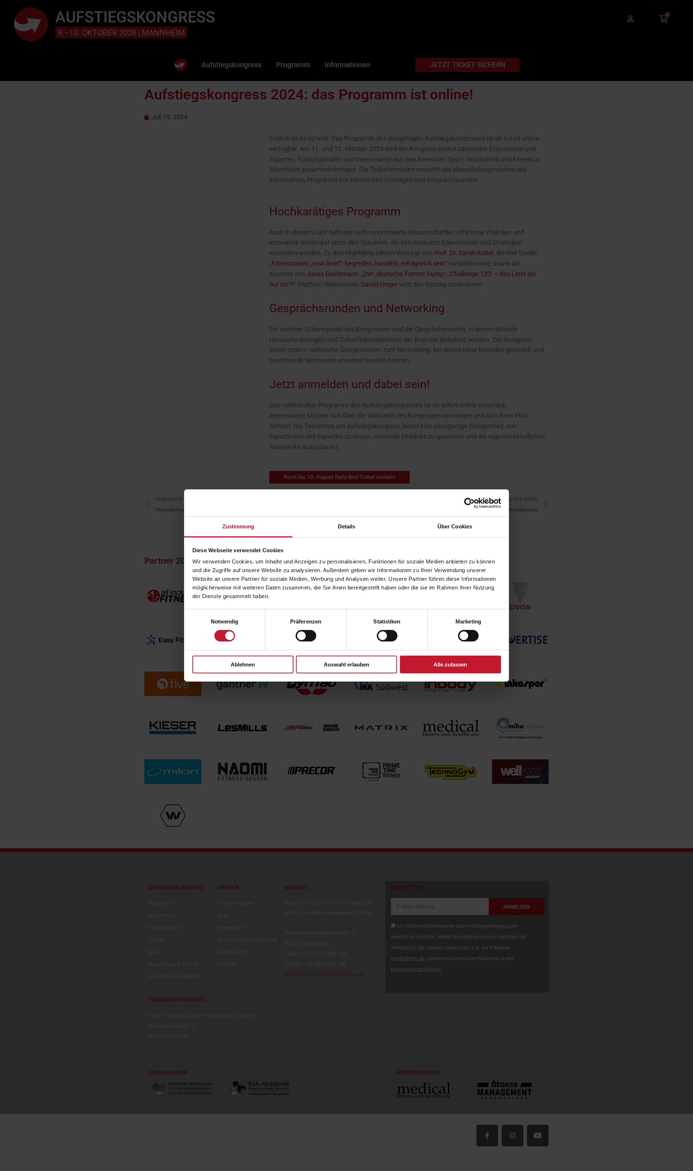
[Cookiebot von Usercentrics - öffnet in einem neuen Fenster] (469, 502)
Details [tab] (347, 526)
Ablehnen (243, 664)
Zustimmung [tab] (238, 526)
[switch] (306, 636)
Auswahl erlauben (346, 664)
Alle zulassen (450, 664)
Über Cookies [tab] (454, 526)
